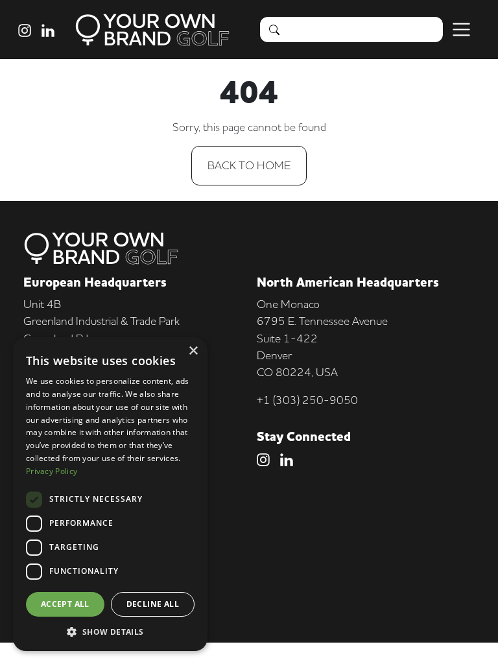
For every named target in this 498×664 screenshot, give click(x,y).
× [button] (193, 351)
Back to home (249, 165)
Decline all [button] (152, 604)
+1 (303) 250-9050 (307, 400)
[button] (110, 631)
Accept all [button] (65, 604)
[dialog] (110, 494)
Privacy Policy (51, 471)
